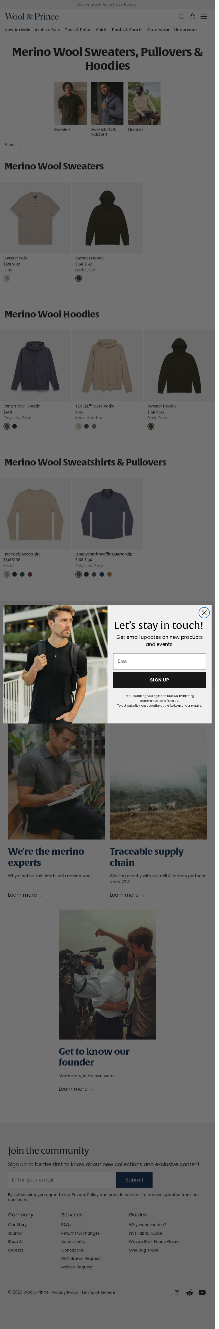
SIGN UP (159, 680)
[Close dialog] (204, 612)
